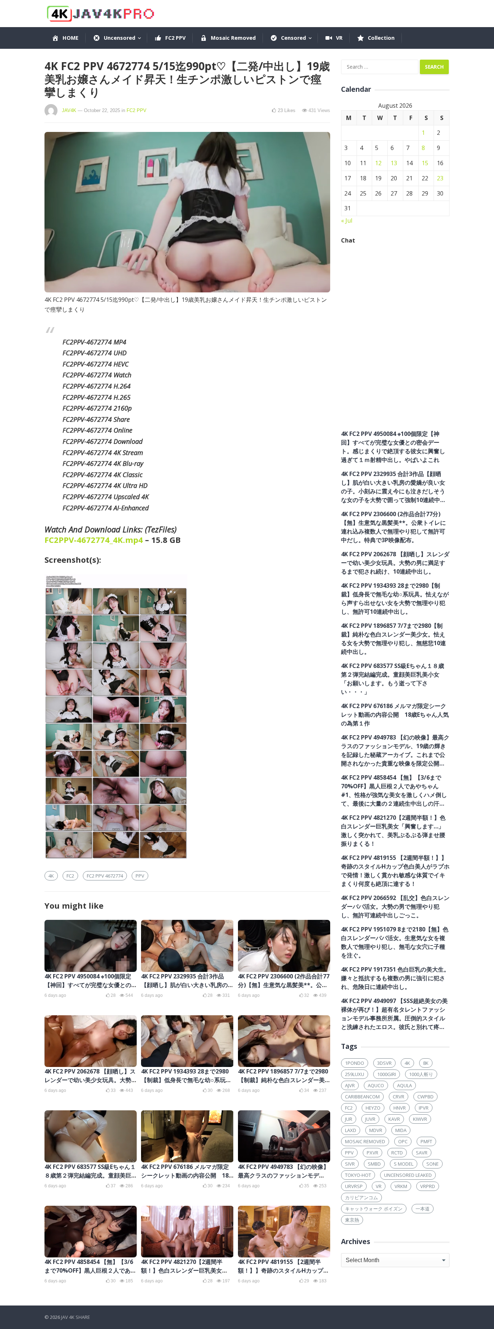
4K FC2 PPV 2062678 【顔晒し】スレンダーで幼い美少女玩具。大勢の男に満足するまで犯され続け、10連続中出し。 (395, 562)
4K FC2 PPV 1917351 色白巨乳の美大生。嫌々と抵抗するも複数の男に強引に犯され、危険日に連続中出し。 (395, 978)
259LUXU (354, 1074)
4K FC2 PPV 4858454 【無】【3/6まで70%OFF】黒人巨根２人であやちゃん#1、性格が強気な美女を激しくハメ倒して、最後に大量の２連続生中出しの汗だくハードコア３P (394, 790)
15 (425, 163)
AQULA (404, 1085)
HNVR (399, 1108)
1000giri (386, 1074)
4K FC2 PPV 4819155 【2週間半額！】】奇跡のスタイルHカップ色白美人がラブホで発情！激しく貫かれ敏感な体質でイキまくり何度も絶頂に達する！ (395, 871)
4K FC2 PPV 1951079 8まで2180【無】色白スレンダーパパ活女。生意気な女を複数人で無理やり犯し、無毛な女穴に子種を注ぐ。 (394, 942)
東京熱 (352, 1220)
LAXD (350, 1130)
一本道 (423, 1208)
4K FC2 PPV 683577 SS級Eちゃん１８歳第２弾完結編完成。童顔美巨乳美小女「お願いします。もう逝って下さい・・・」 (392, 679)
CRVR (398, 1096)
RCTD (397, 1152)
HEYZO (373, 1108)
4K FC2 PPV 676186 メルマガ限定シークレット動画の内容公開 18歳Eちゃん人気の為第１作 (185, 1175)
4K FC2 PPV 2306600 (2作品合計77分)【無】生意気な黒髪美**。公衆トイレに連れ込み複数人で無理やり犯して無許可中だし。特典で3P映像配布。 (393, 527)
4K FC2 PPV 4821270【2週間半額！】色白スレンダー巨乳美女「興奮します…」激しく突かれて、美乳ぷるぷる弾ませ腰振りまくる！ (393, 831)
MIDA (400, 1130)
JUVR (370, 1119)
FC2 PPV (136, 110)
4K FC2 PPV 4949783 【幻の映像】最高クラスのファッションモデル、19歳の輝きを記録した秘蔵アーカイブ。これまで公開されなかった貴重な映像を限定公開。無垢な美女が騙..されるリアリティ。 (395, 750)
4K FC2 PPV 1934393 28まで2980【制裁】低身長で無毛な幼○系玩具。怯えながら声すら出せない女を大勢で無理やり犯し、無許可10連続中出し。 (395, 599)
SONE (432, 1164)
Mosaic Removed (365, 1141)
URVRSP (354, 1186)
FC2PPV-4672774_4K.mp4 (93, 539)
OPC (403, 1141)
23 (440, 178)
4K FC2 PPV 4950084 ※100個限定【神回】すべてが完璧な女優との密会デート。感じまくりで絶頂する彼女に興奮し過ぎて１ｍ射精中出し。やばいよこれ (393, 447)
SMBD (374, 1164)
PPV (140, 876)
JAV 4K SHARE (75, 1317)
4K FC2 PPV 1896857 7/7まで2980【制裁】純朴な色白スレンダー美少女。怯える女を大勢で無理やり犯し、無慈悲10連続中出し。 (393, 639)
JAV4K (69, 110)
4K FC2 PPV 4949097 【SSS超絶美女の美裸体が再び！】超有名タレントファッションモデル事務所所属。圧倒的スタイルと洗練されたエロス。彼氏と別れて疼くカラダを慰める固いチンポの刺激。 (394, 1014)
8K (426, 1063)
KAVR (394, 1119)
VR (379, 1186)
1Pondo (354, 1063)
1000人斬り (421, 1074)
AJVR (350, 1085)
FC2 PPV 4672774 (105, 876)
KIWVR (420, 1119)
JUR (348, 1119)
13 (394, 163)
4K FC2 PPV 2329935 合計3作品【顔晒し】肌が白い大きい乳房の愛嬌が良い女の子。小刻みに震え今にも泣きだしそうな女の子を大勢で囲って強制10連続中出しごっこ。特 (393, 487)
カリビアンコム (361, 1197)
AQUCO (376, 1085)
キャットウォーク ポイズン (374, 1208)
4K (51, 876)
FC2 (70, 876)
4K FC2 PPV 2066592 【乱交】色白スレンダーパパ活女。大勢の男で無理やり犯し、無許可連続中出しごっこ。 (395, 906)
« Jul (346, 220)
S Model (403, 1164)
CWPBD (425, 1096)
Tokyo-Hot (358, 1175)
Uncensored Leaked (408, 1175)
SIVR (350, 1164)
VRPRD (427, 1186)
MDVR (375, 1130)
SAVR (421, 1152)
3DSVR (384, 1063)
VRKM (401, 1186)
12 (378, 163)
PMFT (426, 1141)
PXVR (372, 1152)
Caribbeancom (362, 1096)
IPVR (424, 1108)
